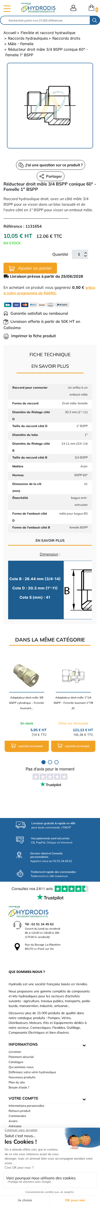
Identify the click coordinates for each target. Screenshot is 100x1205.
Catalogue (16, 1062)
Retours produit (19, 1111)
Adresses (15, 1126)
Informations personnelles (26, 1105)
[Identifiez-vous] (73, 8)
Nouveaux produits (22, 1077)
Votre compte (23, 1098)
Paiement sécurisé (21, 1057)
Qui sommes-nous (21, 1067)
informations (23, 1044)
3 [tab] (56, 762)
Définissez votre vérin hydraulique (32, 1072)
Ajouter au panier (34, 268)
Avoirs (13, 1121)
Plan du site (17, 1082)
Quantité (60, 254)
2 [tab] (50, 762)
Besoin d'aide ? (19, 1087)
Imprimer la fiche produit (33, 335)
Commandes (17, 1116)
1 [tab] (43, 762)
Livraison (15, 1052)
